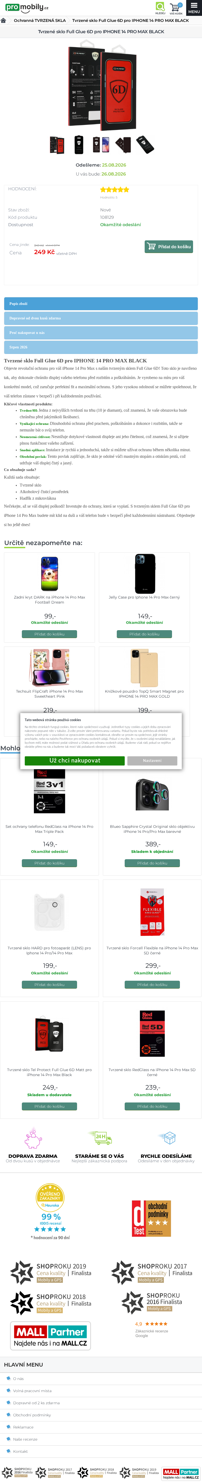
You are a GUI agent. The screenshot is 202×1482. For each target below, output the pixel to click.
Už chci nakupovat (75, 760)
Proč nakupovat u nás (26, 333)
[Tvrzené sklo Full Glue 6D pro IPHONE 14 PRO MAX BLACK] (101, 86)
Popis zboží (18, 304)
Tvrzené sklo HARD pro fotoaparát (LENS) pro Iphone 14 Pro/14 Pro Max (49, 950)
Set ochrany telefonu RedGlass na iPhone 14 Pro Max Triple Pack (49, 829)
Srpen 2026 (18, 347)
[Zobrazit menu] (194, 8)
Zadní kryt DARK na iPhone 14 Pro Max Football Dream (49, 600)
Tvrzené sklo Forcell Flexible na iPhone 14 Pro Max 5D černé (152, 950)
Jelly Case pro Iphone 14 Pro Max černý (144, 597)
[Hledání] (160, 8)
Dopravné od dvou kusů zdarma (35, 318)
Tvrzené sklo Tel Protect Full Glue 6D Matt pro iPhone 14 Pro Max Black (49, 1072)
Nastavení (152, 760)
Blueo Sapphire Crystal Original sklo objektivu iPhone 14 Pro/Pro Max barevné (152, 829)
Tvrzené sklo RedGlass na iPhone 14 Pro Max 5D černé (152, 1072)
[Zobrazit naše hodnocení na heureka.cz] (50, 1239)
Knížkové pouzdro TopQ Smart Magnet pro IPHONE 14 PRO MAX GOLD (144, 694)
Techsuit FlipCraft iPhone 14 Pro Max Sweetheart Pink (49, 694)
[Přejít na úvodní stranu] (27, 8)
